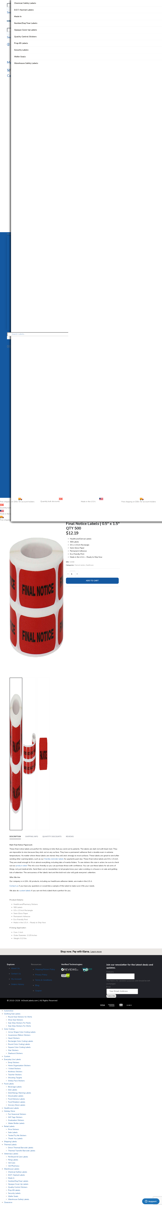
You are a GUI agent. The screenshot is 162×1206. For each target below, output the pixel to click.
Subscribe (111, 996)
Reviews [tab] (70, 836)
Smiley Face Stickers (16, 1081)
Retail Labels (9, 1126)
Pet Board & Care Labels (18, 1157)
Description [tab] (15, 836)
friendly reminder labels (54, 859)
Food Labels (9, 1084)
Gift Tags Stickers (15, 1117)
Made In (11, 1178)
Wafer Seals (13, 1196)
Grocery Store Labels (16, 1105)
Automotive (8, 1011)
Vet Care (11, 1163)
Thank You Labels (15, 1138)
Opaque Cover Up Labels (18, 1184)
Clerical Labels (80, 565)
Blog (37, 985)
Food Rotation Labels (16, 1102)
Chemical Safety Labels (17, 1172)
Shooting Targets (15, 1077)
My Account (16, 979)
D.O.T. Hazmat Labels (16, 1175)
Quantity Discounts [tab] (52, 836)
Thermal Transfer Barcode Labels (21, 1150)
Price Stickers (13, 1129)
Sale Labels (13, 1132)
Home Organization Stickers (19, 1065)
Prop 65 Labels (14, 1190)
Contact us (13, 886)
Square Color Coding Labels (19, 1047)
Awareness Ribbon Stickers (19, 1035)
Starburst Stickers (15, 1053)
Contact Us (16, 973)
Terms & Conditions (43, 980)
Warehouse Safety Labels (18, 1199)
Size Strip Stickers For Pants (19, 1023)
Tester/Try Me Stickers (17, 1135)
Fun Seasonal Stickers (17, 1114)
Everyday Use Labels (12, 1059)
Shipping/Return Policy (45, 969)
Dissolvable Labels (15, 1096)
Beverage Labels (15, 1087)
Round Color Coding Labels (19, 1044)
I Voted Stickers (14, 1068)
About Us (15, 968)
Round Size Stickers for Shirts (20, 1017)
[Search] (8, 8)
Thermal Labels (10, 1144)
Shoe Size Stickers (15, 1020)
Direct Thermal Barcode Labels (20, 1147)
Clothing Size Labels (12, 1014)
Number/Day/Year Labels (18, 1181)
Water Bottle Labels (16, 1123)
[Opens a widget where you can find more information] (150, 1201)
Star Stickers (13, 1050)
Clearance (8, 1202)
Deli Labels (12, 1090)
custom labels (25, 890)
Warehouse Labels (11, 1169)
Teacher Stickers (15, 1074)
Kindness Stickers (15, 1071)
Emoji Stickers (13, 1062)
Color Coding (9, 1029)
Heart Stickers (14, 1038)
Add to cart (92, 580)
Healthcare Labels (11, 1108)
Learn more (96, 952)
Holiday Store (9, 1111)
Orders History (17, 984)
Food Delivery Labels (16, 1099)
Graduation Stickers (16, 1120)
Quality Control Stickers (17, 1187)
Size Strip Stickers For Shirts (19, 1026)
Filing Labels (13, 1160)
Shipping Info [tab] (31, 836)
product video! (21, 865)
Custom (7, 1056)
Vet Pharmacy (13, 1166)
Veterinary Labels (11, 1154)
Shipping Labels (10, 1141)
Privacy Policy (41, 974)
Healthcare (89, 565)
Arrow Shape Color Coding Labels (22, 1032)
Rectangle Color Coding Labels (20, 1041)
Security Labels (14, 1193)
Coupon (38, 990)
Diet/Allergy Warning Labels (19, 1093)
